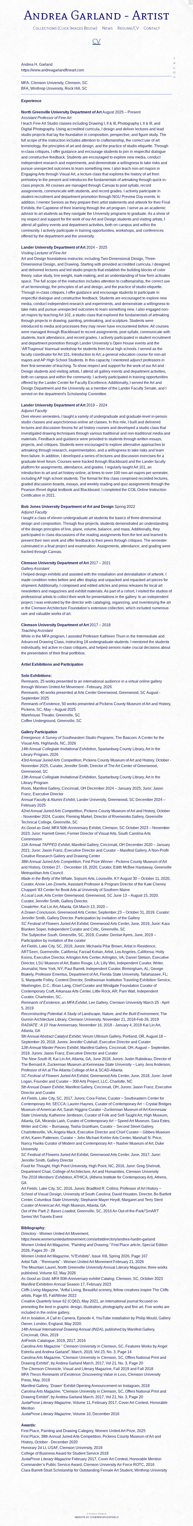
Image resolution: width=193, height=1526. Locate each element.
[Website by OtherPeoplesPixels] (183, 9)
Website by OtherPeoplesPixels (97, 1517)
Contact (152, 28)
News (107, 28)
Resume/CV (128, 28)
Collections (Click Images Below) (65, 28)
